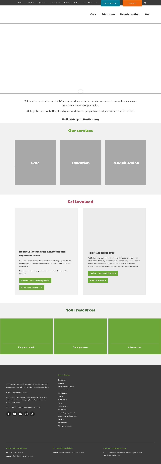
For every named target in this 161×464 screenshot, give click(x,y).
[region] (80, 58)
